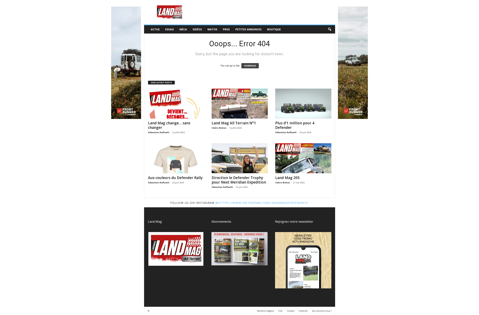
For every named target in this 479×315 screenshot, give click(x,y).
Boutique (274, 29)
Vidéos (197, 29)
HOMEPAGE (250, 66)
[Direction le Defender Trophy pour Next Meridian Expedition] (240, 158)
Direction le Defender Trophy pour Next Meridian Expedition (239, 180)
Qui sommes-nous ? (322, 310)
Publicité (303, 310)
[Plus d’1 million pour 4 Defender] (303, 104)
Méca (183, 29)
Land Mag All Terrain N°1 (234, 123)
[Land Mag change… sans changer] (176, 104)
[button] (329, 29)
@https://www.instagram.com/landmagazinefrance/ (262, 203)
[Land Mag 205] (303, 158)
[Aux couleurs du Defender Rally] (176, 158)
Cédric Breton (219, 127)
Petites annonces (248, 29)
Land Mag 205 (287, 177)
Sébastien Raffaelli (158, 132)
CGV (280, 310)
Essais (169, 29)
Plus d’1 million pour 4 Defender (294, 125)
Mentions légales (265, 310)
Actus (155, 29)
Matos (212, 29)
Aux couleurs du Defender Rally (175, 177)
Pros (226, 29)
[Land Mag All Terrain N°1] (240, 104)
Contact (291, 310)
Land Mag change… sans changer (169, 125)
